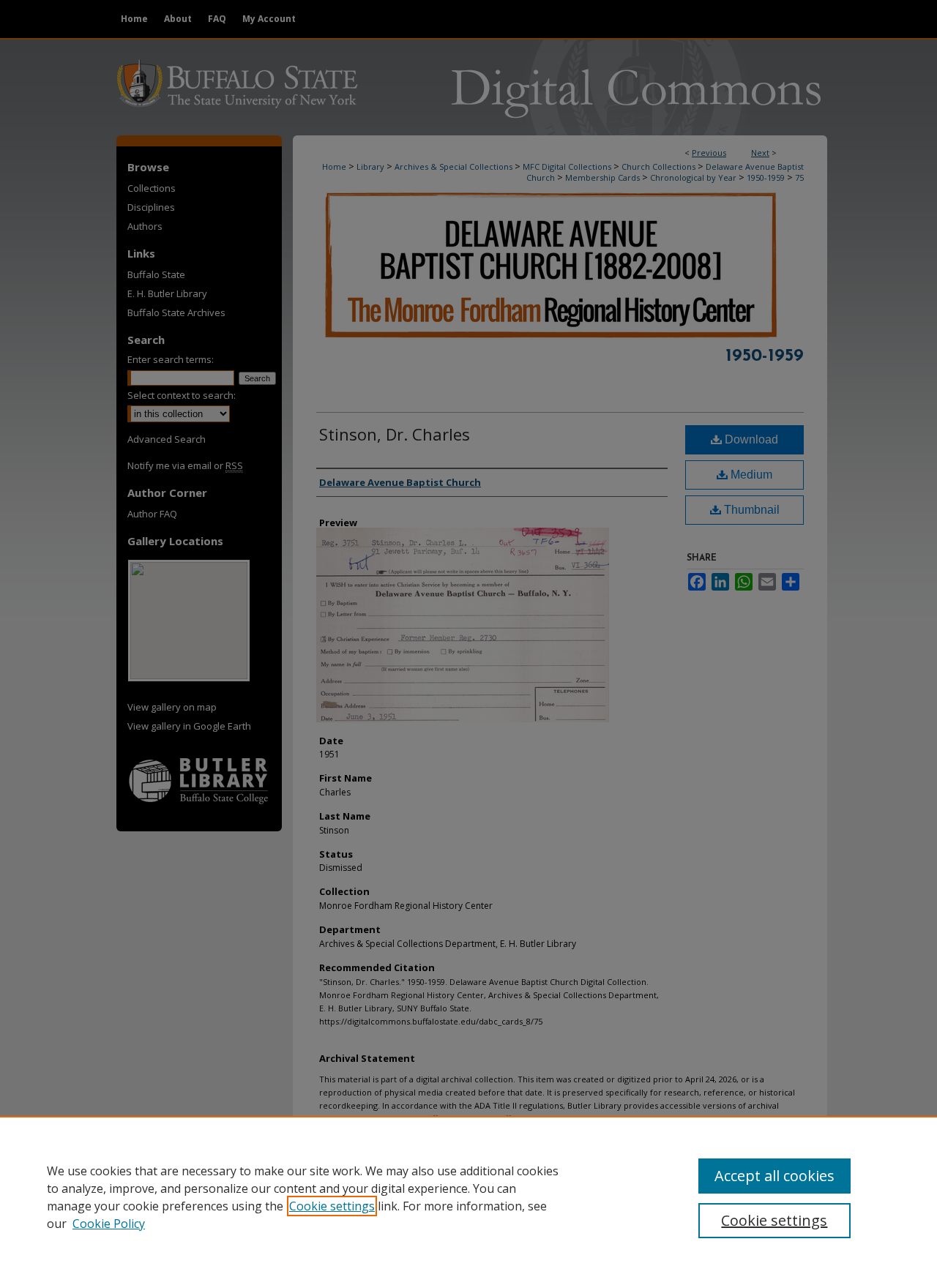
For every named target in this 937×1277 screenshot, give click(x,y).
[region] (468, 1196)
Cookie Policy (108, 1224)
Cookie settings (332, 1206)
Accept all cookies (774, 1176)
